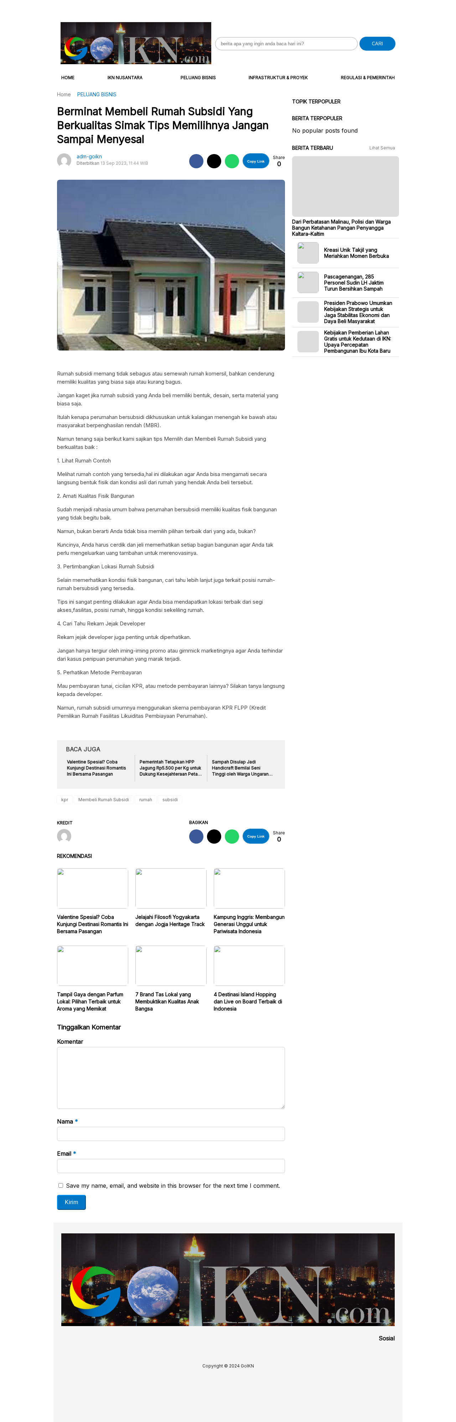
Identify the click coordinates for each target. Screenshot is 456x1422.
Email (66, 1153)
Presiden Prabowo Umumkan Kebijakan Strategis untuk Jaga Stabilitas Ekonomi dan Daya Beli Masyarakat (358, 312)
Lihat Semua (382, 147)
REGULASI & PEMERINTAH (368, 77)
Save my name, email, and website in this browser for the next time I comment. (173, 1185)
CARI (377, 43)
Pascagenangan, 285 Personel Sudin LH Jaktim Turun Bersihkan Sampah (354, 282)
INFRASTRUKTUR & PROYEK (278, 77)
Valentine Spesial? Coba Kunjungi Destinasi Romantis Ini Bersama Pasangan (92, 924)
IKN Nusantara (125, 77)
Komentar (70, 1041)
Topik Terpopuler (316, 101)
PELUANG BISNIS (198, 77)
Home (67, 77)
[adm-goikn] (67, 837)
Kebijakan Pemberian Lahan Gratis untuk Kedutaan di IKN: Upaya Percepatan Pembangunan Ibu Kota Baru (357, 341)
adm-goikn (89, 156)
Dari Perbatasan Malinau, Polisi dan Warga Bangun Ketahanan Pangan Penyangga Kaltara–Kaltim (341, 227)
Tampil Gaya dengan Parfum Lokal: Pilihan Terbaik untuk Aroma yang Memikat (90, 1001)
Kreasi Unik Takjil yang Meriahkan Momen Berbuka (356, 253)
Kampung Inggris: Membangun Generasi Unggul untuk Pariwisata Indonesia (249, 924)
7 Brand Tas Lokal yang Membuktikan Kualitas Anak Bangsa (167, 1001)
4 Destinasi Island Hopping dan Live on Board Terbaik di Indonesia (248, 1001)
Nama (67, 1121)
